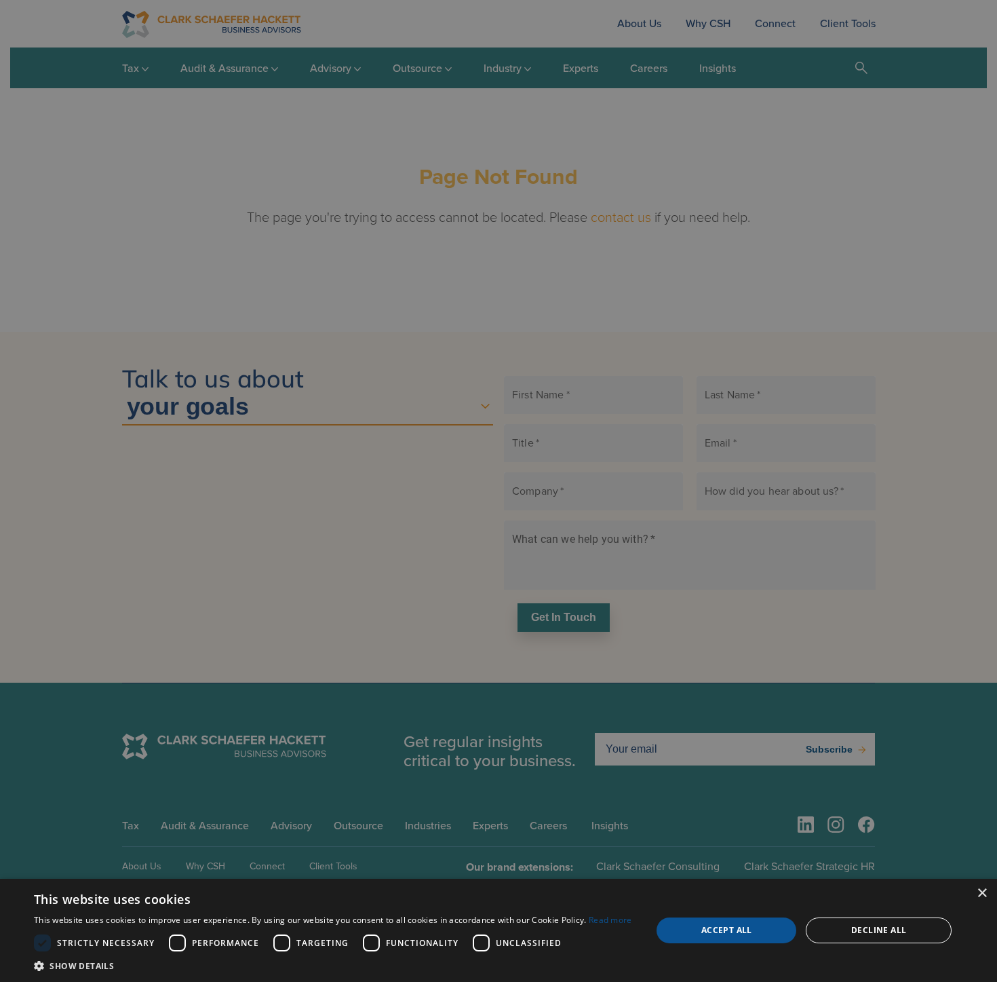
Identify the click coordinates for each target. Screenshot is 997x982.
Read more (610, 920)
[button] (333, 965)
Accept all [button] (726, 930)
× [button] (982, 893)
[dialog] (498, 930)
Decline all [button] (878, 930)
